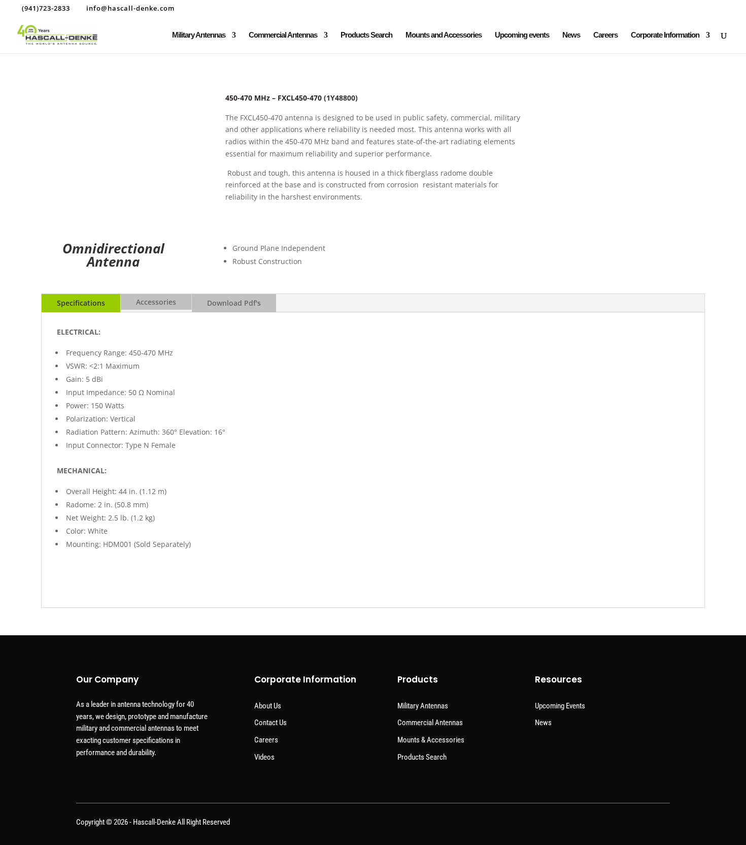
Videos (264, 757)
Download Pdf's (234, 303)
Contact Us (270, 722)
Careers (605, 35)
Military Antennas (198, 35)
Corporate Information (665, 35)
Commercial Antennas (283, 35)
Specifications (81, 303)
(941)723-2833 (46, 8)
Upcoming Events (560, 705)
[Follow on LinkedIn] (661, 825)
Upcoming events (522, 35)
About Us (267, 705)
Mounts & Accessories (430, 739)
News (571, 35)
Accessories (156, 302)
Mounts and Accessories (443, 35)
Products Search (366, 35)
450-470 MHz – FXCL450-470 (273, 98)
